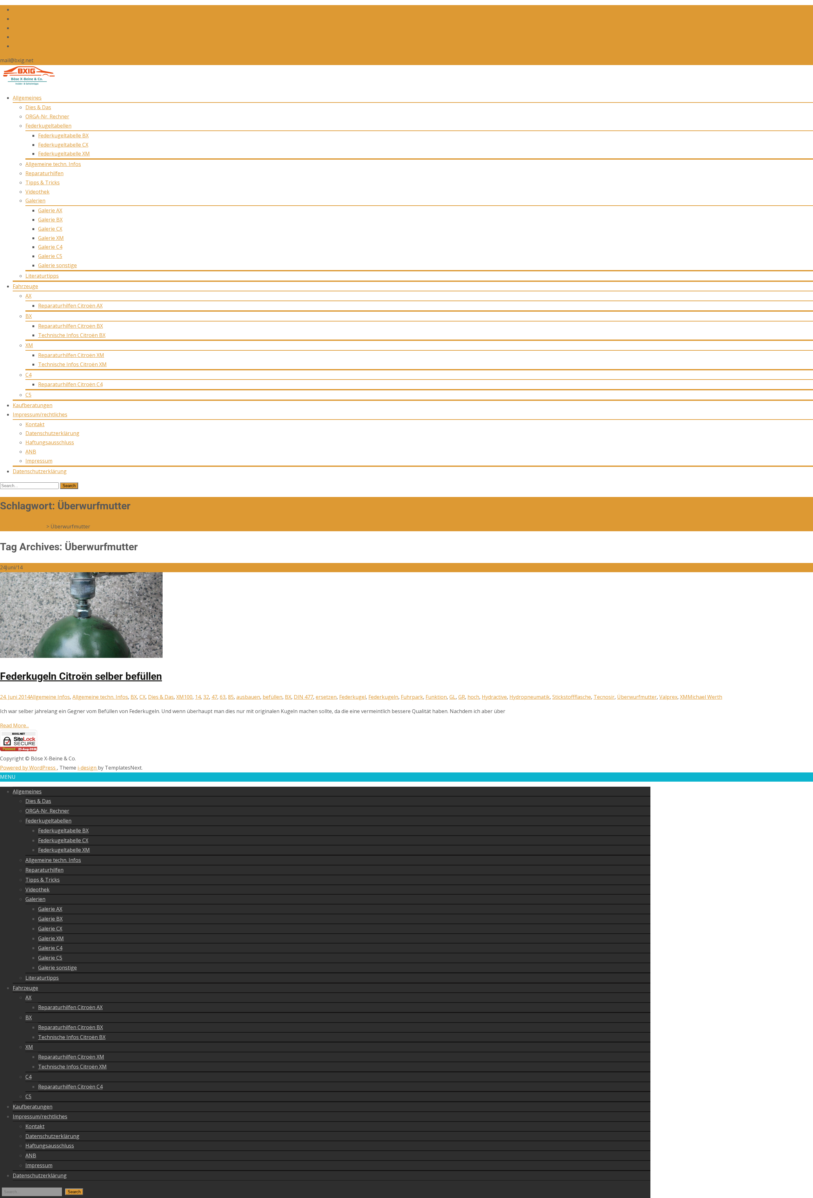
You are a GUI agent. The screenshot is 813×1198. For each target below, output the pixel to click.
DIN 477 (303, 696)
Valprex (668, 696)
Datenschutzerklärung (52, 433)
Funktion (436, 696)
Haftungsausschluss (49, 442)
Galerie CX (50, 228)
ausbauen (248, 696)
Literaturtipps (42, 275)
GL (452, 696)
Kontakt (34, 424)
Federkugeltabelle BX (63, 135)
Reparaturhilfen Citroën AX (70, 305)
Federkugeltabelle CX (63, 144)
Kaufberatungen (32, 405)
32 (206, 696)
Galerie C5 (50, 256)
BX (28, 316)
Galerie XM (51, 238)
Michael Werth (705, 696)
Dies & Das (38, 107)
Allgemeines (27, 97)
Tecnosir (604, 696)
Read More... (14, 725)
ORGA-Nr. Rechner (47, 116)
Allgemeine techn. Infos (53, 164)
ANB (30, 451)
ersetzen (326, 696)
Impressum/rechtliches (40, 414)
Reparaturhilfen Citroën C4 (70, 384)
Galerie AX (50, 210)
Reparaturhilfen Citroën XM (71, 355)
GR (461, 696)
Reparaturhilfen (44, 173)
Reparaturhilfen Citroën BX (70, 325)
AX (28, 295)
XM (29, 345)
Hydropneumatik (529, 696)
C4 (28, 374)
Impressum (38, 460)
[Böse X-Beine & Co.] (27, 83)
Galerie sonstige (57, 265)
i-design (87, 767)
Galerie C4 (50, 246)
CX (142, 696)
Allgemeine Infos (50, 696)
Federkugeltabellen (48, 125)
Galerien (35, 200)
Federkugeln (383, 696)
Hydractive (494, 696)
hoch (473, 696)
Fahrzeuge (25, 286)
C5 (28, 394)
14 (198, 696)
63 (222, 696)
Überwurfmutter (637, 696)
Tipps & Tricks (42, 182)
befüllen (272, 696)
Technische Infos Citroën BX (71, 335)
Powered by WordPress (28, 767)
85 (231, 696)
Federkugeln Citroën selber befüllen (81, 676)
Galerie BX (50, 219)
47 (214, 696)
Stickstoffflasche (571, 696)
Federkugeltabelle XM (64, 153)
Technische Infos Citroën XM (72, 364)
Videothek (37, 191)
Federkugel (352, 696)
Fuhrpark (412, 696)
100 (188, 696)
